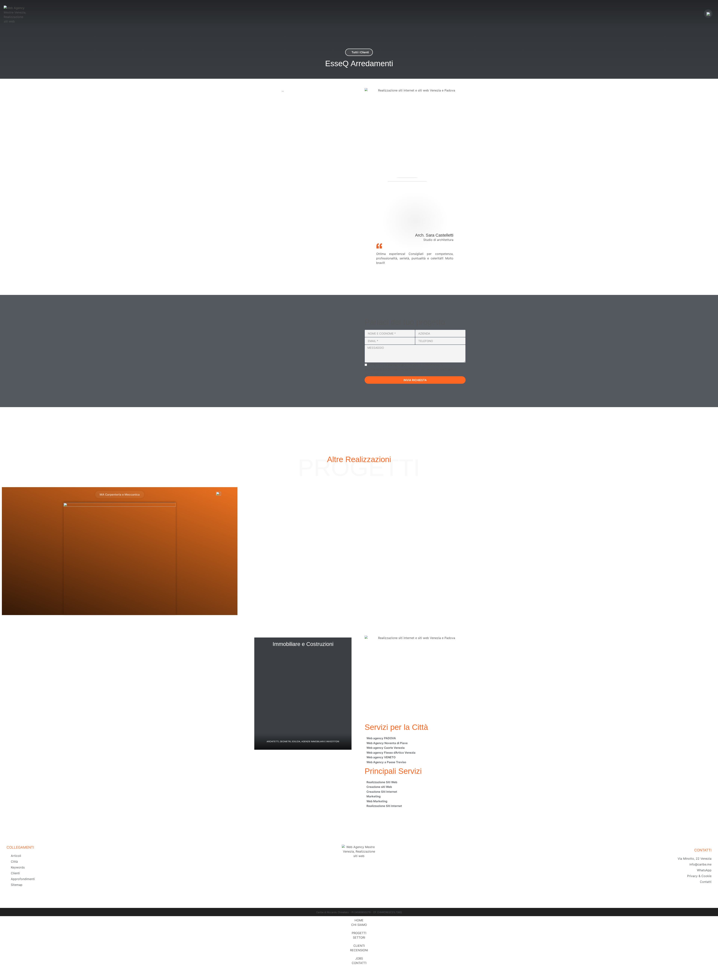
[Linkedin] (359, 883)
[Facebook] (349, 883)
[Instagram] (368, 883)
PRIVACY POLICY (400, 365)
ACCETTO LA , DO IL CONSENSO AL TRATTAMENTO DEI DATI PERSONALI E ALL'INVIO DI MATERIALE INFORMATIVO (410, 369)
